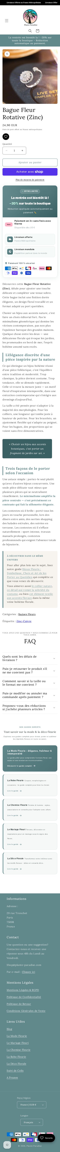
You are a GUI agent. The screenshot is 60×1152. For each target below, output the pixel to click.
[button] (6, 20)
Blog (9, 1029)
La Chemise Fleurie (18, 1049)
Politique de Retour (19, 1003)
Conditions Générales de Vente (26, 1010)
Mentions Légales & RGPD (23, 990)
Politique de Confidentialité (24, 997)
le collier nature (42, 586)
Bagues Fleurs (27, 614)
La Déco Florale (16, 1063)
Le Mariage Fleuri (18, 1042)
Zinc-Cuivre (24, 621)
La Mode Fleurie (17, 1035)
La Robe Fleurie (16, 1056)
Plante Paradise (34, 1146)
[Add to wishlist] (5, 136)
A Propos (12, 1077)
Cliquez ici (28, 971)
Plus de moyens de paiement (30, 179)
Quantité (7, 144)
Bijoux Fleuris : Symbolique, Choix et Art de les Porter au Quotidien (26, 573)
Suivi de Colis (15, 1070)
